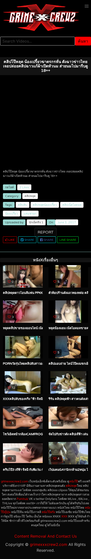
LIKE (11, 240)
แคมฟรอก (30, 213)
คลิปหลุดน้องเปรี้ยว (45, 205)
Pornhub (22, 499)
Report (45, 232)
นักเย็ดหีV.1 (36, 222)
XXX (64, 516)
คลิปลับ (22, 205)
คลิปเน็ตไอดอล (71, 205)
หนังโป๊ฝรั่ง (48, 512)
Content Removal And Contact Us (45, 536)
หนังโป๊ (73, 481)
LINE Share (67, 240)
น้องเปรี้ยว (11, 213)
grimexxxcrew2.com (14, 481)
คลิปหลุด (30, 196)
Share (29, 240)
